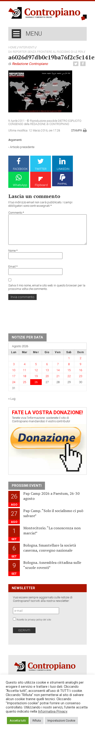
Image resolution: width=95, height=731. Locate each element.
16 (80, 370)
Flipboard (41, 185)
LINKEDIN (63, 169)
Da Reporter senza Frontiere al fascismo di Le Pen (45, 51)
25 (24, 382)
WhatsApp (20, 185)
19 (36, 376)
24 (13, 382)
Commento (16, 212)
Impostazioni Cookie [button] (61, 720)
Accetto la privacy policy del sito (34, 619)
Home (12, 47)
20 (47, 376)
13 (47, 370)
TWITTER (41, 169)
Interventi (27, 47)
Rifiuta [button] (37, 720)
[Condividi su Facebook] (83, 64)
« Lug (11, 398)
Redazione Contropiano (30, 64)
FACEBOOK (20, 169)
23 (80, 376)
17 (13, 376)
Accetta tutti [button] (18, 720)
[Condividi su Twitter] (76, 64)
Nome (13, 250)
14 (57, 370)
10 (13, 370)
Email (13, 266)
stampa (76, 130)
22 (69, 376)
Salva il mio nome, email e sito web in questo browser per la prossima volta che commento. (46, 287)
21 (57, 376)
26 (36, 382)
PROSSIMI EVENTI (27, 485)
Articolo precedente (22, 147)
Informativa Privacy (52, 711)
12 (36, 370)
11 (24, 370)
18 (24, 376)
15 (69, 370)
